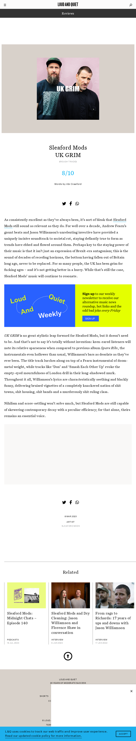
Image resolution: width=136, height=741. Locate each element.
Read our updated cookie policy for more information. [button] (43, 735)
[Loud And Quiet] (68, 4)
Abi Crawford (74, 184)
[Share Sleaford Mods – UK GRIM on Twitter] (64, 204)
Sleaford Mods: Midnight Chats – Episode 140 (21, 618)
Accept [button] (123, 734)
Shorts (44, 696)
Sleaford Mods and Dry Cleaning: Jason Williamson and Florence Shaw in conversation (70, 623)
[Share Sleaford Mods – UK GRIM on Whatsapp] (77, 204)
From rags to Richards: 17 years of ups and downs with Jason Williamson (113, 620)
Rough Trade (68, 161)
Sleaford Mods (71, 526)
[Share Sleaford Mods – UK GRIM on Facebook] (71, 204)
